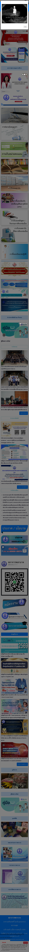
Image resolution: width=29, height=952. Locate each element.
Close (25, 27)
